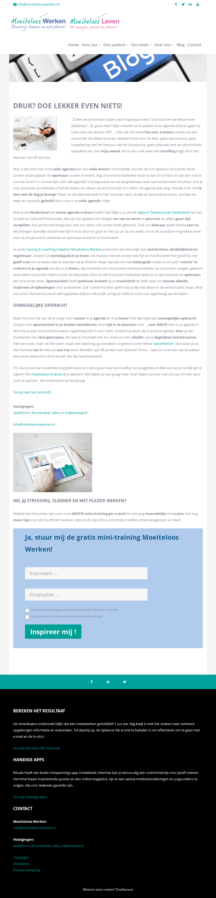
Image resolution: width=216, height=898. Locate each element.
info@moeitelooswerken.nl (38, 4)
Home (73, 44)
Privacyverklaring (26, 870)
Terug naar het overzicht (32, 392)
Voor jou (90, 44)
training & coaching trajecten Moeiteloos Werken (64, 249)
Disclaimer (21, 863)
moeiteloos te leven (46, 374)
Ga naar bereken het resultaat (36, 748)
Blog (181, 44)
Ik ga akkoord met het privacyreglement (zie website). (66, 616)
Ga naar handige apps (30, 796)
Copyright (21, 857)
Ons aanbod (114, 44)
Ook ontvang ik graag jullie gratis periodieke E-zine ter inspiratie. (74, 610)
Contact (194, 44)
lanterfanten (163, 343)
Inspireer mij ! (53, 631)
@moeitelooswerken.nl (37, 424)
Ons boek (140, 44)
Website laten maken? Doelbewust (108, 889)
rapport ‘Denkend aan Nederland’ (163, 212)
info (16, 424)
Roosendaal (40, 412)
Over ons (163, 44)
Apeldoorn (21, 412)
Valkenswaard (76, 412)
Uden (56, 412)
